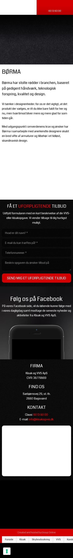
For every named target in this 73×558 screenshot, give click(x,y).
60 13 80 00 (40, 415)
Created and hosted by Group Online (37, 532)
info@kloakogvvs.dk (41, 419)
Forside (9, 539)
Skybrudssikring (41, 539)
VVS (58, 539)
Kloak (22, 539)
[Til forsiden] (36, 41)
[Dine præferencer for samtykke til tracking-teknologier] (7, 551)
